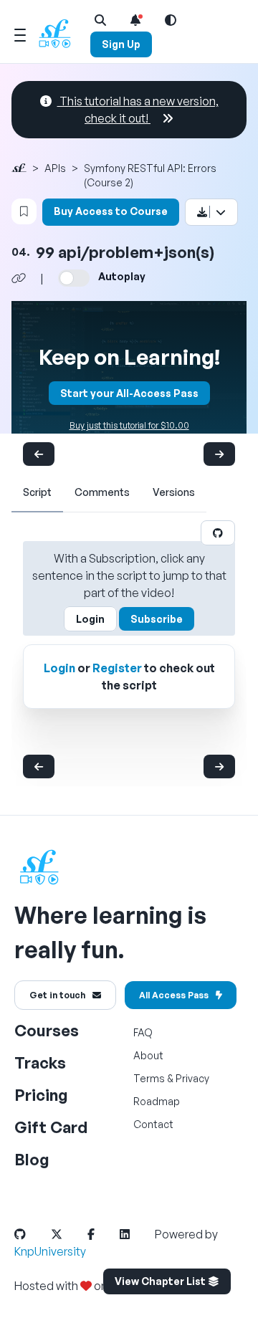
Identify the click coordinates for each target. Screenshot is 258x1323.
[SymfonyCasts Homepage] (60, 33)
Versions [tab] (174, 492)
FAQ (143, 1032)
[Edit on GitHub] (218, 532)
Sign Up (121, 44)
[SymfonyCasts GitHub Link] (31, 1234)
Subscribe (156, 619)
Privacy (192, 1078)
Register (117, 668)
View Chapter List (161, 1281)
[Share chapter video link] (18, 278)
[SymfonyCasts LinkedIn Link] (136, 1234)
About (148, 1055)
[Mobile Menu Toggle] (20, 33)
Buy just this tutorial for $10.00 (129, 425)
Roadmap (156, 1101)
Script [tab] (37, 492)
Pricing (41, 1094)
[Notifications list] (135, 20)
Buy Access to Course (111, 211)
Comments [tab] (102, 492)
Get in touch (57, 995)
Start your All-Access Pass (129, 393)
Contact (153, 1124)
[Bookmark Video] (24, 211)
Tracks (40, 1062)
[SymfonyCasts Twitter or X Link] (68, 1234)
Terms (149, 1078)
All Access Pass (174, 995)
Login (90, 619)
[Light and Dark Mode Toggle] (170, 20)
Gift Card (50, 1127)
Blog (31, 1159)
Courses (46, 1030)
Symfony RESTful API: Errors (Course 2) (150, 175)
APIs (55, 168)
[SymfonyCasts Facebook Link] (102, 1234)
